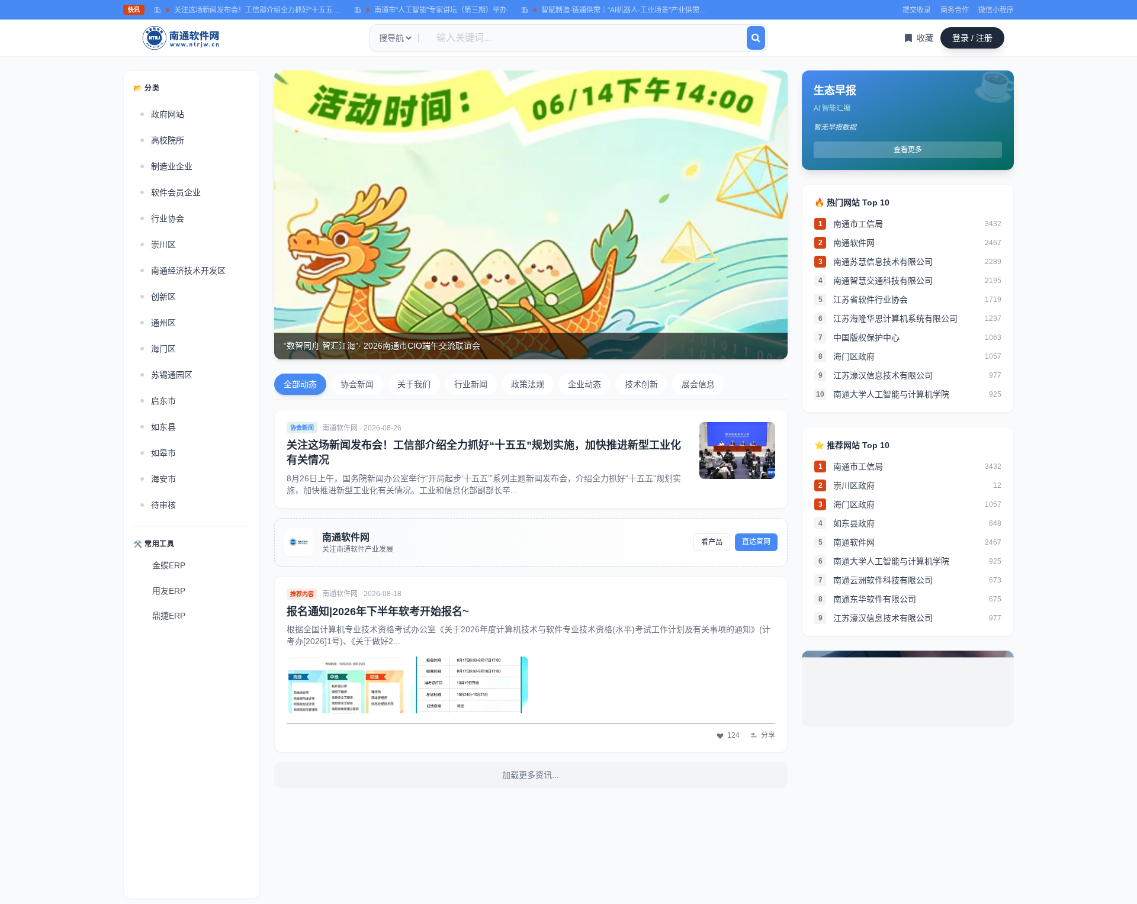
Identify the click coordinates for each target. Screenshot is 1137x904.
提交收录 (916, 10)
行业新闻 (470, 384)
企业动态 (584, 384)
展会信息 (698, 384)
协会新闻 (357, 384)
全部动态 (300, 384)
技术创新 (641, 384)
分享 (768, 735)
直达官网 (756, 542)
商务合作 (954, 10)
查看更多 (908, 150)
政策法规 (527, 384)
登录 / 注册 (972, 38)
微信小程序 (996, 10)
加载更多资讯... (530, 775)
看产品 (711, 542)
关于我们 (414, 384)
